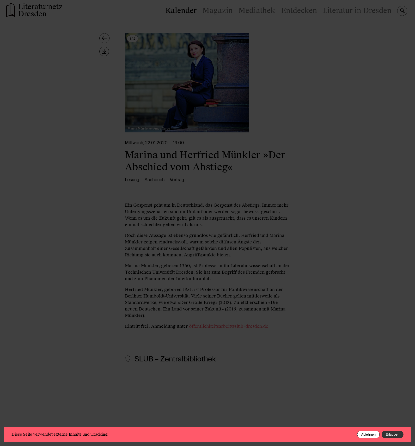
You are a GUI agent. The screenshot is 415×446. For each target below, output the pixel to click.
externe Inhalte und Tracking (80, 434)
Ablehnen (368, 434)
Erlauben (392, 434)
